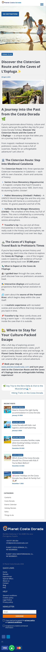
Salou (6, 512)
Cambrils (7, 497)
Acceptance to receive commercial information (16, 626)
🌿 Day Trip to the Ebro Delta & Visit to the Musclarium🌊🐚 (23, 387)
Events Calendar (10, 504)
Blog (4, 585)
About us (6, 581)
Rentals (5, 574)
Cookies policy (8, 598)
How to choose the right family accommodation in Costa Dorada (26, 411)
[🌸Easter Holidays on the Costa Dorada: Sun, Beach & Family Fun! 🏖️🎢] (7, 475)
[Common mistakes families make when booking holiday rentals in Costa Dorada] (7, 439)
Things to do (9, 515)
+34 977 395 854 (12, 541)
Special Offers (8, 579)
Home (5, 572)
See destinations (10, 14)
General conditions (10, 595)
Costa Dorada (9, 501)
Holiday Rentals (10, 508)
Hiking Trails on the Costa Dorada (27, 393)
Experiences (7, 576)
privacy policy (30, 620)
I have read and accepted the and (20, 621)
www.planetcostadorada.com (15, 366)
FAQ (4, 587)
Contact (5, 583)
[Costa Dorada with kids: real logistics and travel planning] (7, 424)
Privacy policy (8, 602)
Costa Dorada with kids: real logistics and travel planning (24, 426)
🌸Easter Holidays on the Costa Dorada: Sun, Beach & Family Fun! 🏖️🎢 (26, 478)
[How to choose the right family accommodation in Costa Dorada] (7, 409)
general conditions (15, 622)
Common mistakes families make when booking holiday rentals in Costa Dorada (26, 443)
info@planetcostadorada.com (17, 543)
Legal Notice (7, 600)
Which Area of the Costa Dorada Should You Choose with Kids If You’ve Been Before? (25, 460)
